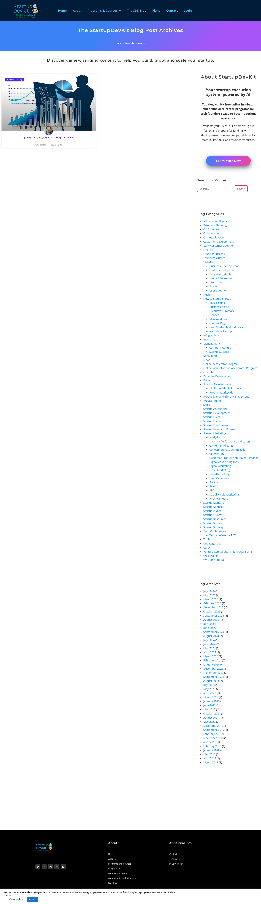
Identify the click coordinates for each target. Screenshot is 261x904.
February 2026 (212, 603)
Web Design (211, 555)
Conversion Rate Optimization (228, 449)
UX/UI (207, 547)
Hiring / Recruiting (220, 278)
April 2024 (209, 652)
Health (207, 294)
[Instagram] (56, 866)
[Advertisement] (92, 807)
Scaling (213, 286)
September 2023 (213, 677)
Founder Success (214, 254)
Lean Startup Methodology (226, 327)
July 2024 (209, 640)
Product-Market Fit (221, 392)
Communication (213, 237)
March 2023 (210, 697)
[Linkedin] (50, 866)
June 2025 (209, 628)
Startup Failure (212, 421)
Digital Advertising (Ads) (224, 462)
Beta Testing (217, 303)
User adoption (218, 290)
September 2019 (213, 730)
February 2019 (212, 734)
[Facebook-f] (44, 866)
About (77, 10)
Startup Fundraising (215, 425)
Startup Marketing (214, 433)
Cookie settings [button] (16, 899)
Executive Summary (221, 311)
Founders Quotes (214, 258)
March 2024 (210, 656)
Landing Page (217, 323)
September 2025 (213, 615)
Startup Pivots (212, 511)
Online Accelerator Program (221, 364)
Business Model (219, 307)
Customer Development (218, 241)
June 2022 (209, 705)
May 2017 (209, 754)
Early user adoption (221, 274)
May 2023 (209, 689)
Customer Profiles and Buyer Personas (233, 458)
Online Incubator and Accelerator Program (230, 368)
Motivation (210, 356)
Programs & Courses (103, 10)
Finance (208, 249)
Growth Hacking (219, 474)
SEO (211, 490)
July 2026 (209, 591)
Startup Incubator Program (220, 429)
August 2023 (211, 681)
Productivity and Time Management (226, 396)
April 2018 (209, 742)
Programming (212, 400)
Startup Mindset (213, 507)
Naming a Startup (220, 331)
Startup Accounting (215, 409)
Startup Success (219, 351)
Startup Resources (214, 519)
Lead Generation (219, 478)
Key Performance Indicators (233, 441)
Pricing (213, 482)
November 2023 (213, 672)
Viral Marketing (219, 498)
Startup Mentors (213, 502)
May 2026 (209, 595)
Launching (215, 282)
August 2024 (211, 636)
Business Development (224, 266)
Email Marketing (219, 470)
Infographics (211, 335)
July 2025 (209, 623)
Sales (206, 405)
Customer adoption (221, 270)
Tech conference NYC (222, 535)
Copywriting (216, 453)
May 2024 (209, 648)
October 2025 (211, 611)
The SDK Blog (136, 10)
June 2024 (209, 644)
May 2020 (209, 721)
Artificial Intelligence (216, 221)
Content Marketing (221, 445)
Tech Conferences (214, 531)
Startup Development (216, 413)
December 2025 (213, 607)
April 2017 (209, 758)
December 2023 (213, 668)
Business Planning (215, 225)
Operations (210, 372)
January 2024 (211, 664)
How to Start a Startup (217, 298)
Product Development (217, 384)
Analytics (215, 437)
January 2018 (211, 750)
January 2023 (211, 701)
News (206, 360)
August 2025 (211, 619)
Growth (208, 262)
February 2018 (212, 746)
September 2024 (213, 632)
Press (206, 380)
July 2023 (209, 685)
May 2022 (209, 709)
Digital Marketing (220, 466)
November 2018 (213, 738)
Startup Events (212, 417)
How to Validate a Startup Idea (48, 138)
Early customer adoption (219, 245)
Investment (210, 339)
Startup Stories (212, 523)
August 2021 (211, 717)
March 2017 (210, 762)
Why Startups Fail (214, 560)
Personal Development (217, 376)
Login (188, 10)
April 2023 (209, 693)
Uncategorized (212, 543)
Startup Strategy (213, 527)
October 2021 (211, 713)
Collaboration (212, 233)
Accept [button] (32, 899)
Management (211, 343)
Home (62, 10)
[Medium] (63, 866)
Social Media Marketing (224, 494)
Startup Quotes (212, 515)
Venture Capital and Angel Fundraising (227, 551)
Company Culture (220, 347)
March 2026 (210, 599)
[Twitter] (37, 866)
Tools (206, 539)
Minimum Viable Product (225, 388)
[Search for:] (215, 189)
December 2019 (213, 725)
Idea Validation (218, 319)
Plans (156, 10)
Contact (172, 10)
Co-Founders (211, 229)
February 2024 (212, 660)
